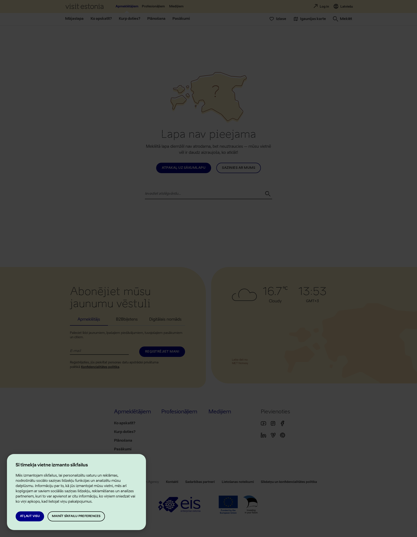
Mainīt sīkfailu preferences (76, 516)
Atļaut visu (30, 516)
